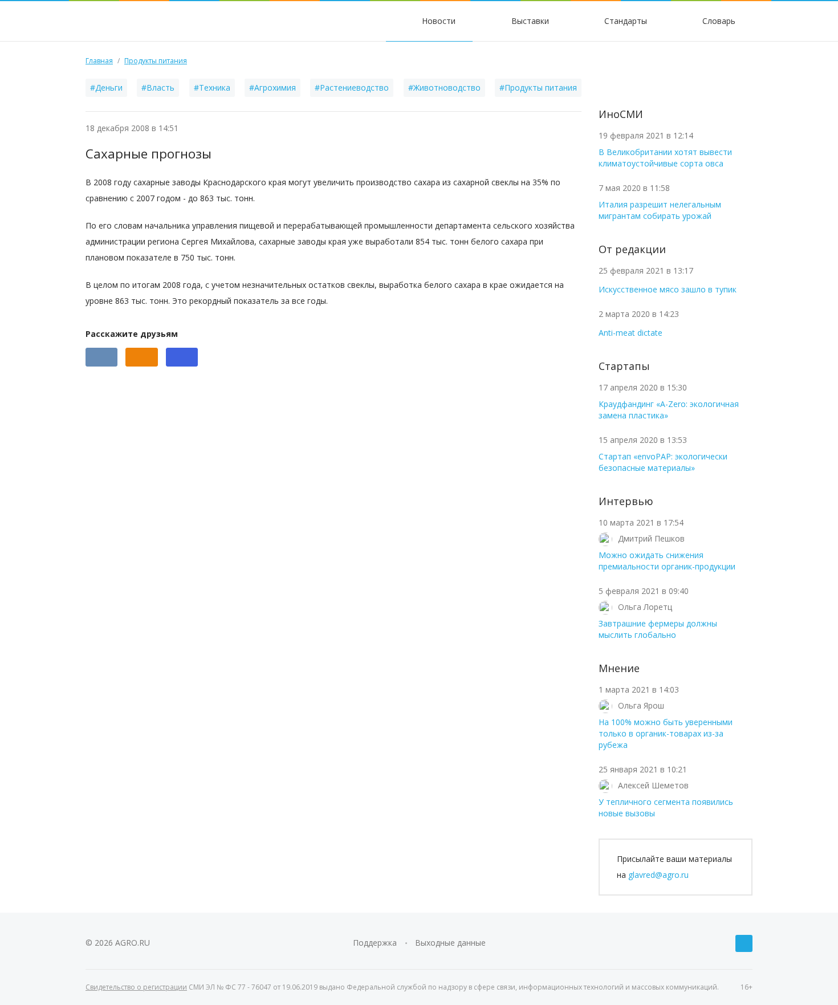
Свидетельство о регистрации (136, 987)
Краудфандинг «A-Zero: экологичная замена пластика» (669, 409)
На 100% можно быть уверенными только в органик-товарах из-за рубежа (666, 733)
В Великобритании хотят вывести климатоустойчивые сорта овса (665, 158)
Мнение (619, 668)
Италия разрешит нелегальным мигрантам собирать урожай (660, 210)
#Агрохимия (272, 87)
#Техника (212, 87)
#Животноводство (444, 87)
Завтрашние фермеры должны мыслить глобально (658, 629)
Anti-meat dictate (630, 332)
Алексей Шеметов (653, 785)
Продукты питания (155, 61)
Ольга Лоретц (645, 606)
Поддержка (375, 942)
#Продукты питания (538, 87)
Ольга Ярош (641, 705)
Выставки (529, 20)
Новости (437, 20)
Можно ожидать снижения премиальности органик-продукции (667, 561)
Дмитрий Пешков (651, 538)
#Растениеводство (352, 87)
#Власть (157, 87)
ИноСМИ (621, 114)
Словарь (717, 20)
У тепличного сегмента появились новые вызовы (666, 807)
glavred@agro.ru (658, 874)
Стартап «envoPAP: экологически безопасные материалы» (663, 462)
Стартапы (624, 366)
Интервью (626, 501)
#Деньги (106, 87)
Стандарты (624, 20)
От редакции (632, 249)
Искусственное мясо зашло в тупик (668, 289)
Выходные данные (450, 942)
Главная (99, 61)
